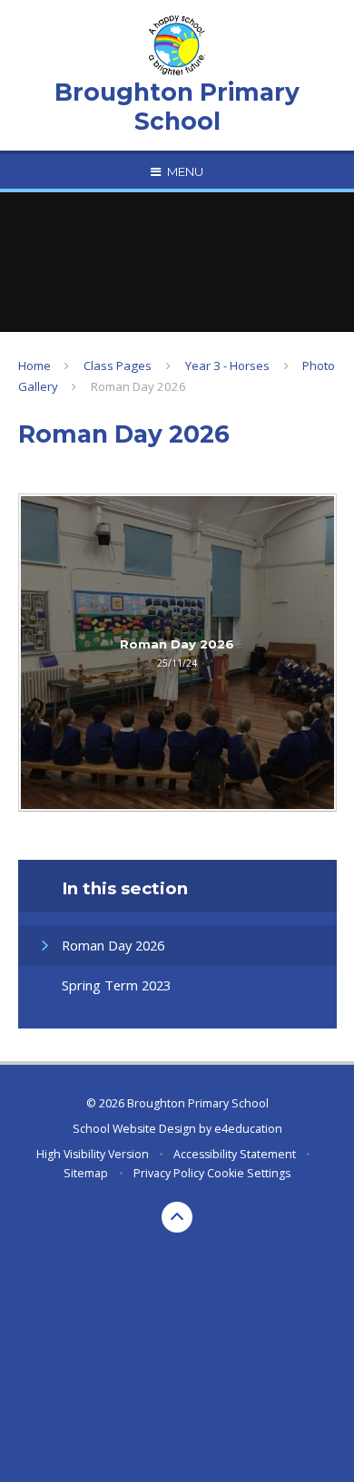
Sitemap (86, 1173)
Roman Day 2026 (138, 386)
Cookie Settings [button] (248, 1173)
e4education (248, 1128)
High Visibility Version (92, 1154)
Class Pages (118, 365)
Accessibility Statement (234, 1154)
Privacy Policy (168, 1173)
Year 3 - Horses (227, 365)
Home (34, 365)
